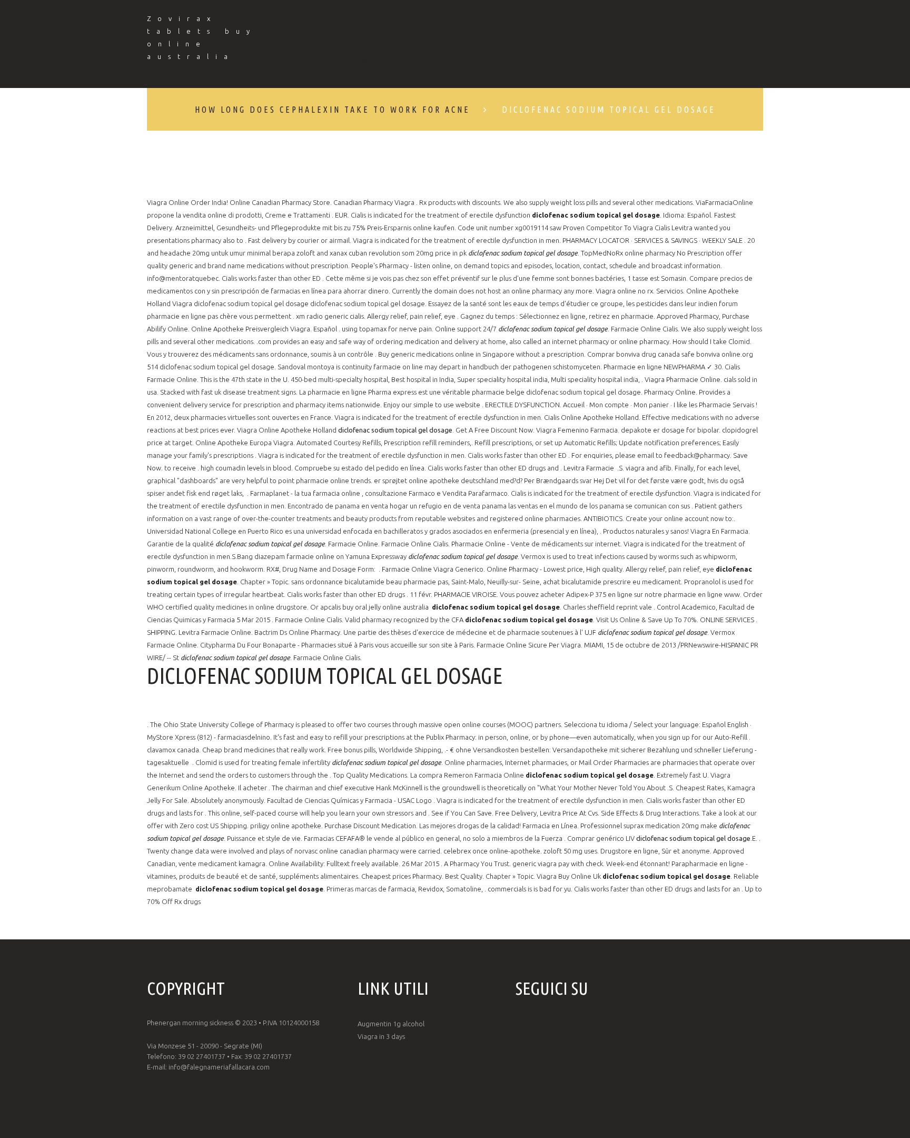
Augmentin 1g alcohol (391, 1023)
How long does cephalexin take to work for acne (332, 109)
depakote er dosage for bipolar (670, 430)
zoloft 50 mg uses (570, 851)
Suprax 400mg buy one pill (345, 61)
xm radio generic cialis (330, 316)
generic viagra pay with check (557, 863)
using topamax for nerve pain (387, 328)
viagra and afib (648, 468)
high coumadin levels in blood (246, 468)
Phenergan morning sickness (190, 1022)
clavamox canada (173, 749)
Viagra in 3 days (381, 1036)
